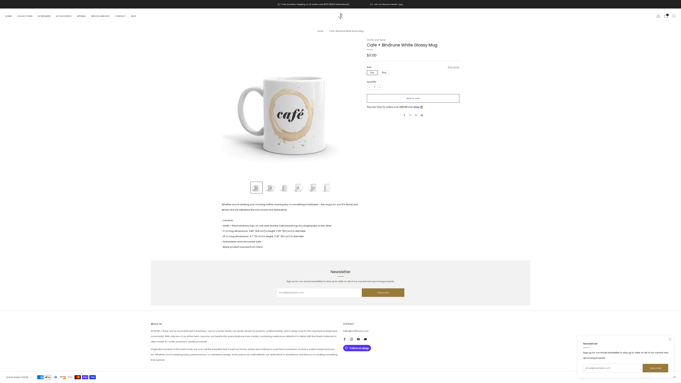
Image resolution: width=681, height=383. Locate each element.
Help (133, 16)
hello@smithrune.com (356, 331)
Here (400, 4)
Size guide (453, 67)
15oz (384, 72)
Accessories (64, 16)
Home (8, 16)
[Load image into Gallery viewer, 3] (284, 187)
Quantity (371, 81)
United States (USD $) (17, 377)
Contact (120, 16)
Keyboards (44, 16)
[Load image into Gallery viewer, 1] (256, 187)
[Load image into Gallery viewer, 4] (298, 187)
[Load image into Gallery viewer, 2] (270, 187)
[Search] (674, 16)
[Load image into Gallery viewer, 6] (327, 187)
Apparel (81, 16)
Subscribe (655, 368)
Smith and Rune (376, 40)
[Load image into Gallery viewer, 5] (313, 187)
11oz (372, 72)
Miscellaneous (100, 16)
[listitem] (313, 4)
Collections (25, 16)
